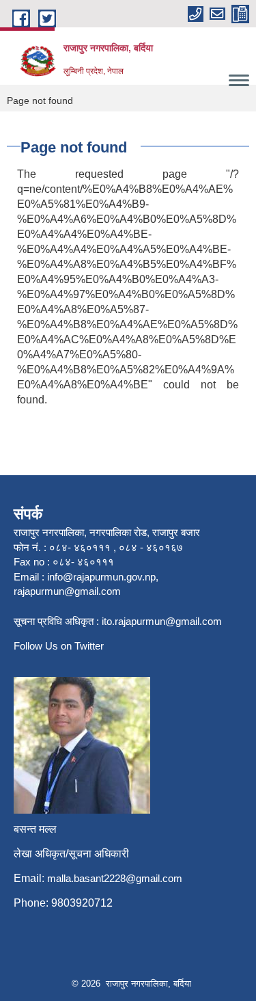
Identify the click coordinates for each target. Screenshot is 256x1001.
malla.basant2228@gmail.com (114, 878)
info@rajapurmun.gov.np (101, 577)
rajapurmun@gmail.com (67, 591)
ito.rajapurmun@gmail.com (162, 621)
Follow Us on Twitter (59, 646)
